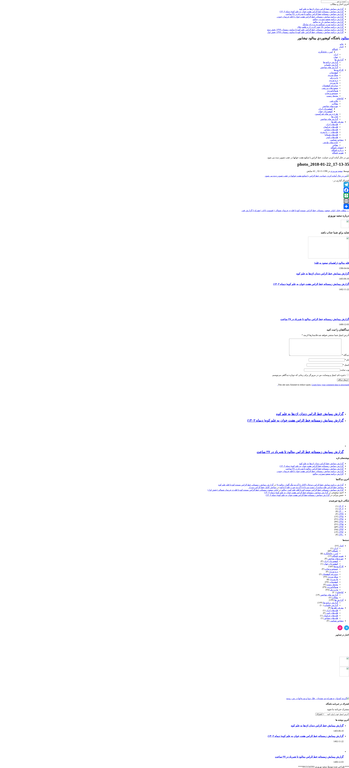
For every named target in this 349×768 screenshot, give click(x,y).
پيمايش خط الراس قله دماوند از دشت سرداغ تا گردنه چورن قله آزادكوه (312, 487)
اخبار (341, 47)
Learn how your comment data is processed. (313, 385)
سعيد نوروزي (336, 171)
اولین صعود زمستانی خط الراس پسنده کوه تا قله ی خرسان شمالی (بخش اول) (243, 490)
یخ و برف (334, 78)
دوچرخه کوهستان (330, 85)
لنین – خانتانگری (325, 52)
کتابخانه (340, 98)
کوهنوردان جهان (325, 111)
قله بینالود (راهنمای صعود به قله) (331, 262)
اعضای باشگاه (337, 147)
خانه (342, 44)
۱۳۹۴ (341, 527)
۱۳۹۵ (341, 524)
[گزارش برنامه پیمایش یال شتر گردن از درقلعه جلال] (344, 696)
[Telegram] (174, 184)
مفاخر (335, 145)
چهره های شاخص (330, 106)
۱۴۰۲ (341, 509)
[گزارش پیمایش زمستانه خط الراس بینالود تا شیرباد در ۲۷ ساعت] (344, 648)
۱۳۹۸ (341, 516)
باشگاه (335, 49)
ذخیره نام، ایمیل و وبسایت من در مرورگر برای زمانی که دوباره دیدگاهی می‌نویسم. (309, 375)
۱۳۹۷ (341, 519)
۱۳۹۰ (341, 534)
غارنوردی (334, 83)
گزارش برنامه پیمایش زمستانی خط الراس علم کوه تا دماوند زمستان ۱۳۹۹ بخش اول (305, 32)
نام (347, 360)
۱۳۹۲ (341, 532)
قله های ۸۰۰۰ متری (329, 132)
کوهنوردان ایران (325, 109)
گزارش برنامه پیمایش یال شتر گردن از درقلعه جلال (320, 27)
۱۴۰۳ (341, 506)
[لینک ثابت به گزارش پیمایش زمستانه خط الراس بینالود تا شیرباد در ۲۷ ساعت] (328, 314)
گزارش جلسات (331, 65)
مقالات (335, 103)
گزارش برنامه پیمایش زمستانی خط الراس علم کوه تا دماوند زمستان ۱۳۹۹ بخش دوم (305, 29)
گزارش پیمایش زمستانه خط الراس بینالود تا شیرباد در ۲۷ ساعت (315, 14)
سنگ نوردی (333, 75)
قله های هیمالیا (331, 135)
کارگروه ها (339, 70)
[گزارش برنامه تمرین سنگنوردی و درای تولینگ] (344, 686)
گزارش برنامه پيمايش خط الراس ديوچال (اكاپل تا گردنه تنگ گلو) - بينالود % (310, 485)
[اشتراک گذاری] (174, 206)
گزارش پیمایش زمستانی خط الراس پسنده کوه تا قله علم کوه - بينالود (312, 490)
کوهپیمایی (333, 72)
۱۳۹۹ (341, 514)
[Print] (174, 201)
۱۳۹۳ (341, 529)
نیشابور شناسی (337, 140)
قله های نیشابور (331, 129)
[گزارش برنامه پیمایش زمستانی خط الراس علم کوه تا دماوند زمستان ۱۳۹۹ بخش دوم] (317, 698)
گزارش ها (339, 59)
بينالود (345, 38)
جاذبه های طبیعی (330, 142)
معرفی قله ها (337, 122)
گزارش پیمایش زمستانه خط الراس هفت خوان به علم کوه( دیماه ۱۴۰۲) (312, 11)
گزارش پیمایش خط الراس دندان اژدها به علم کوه (321, 9)
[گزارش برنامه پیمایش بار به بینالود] (344, 676)
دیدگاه (345, 355)
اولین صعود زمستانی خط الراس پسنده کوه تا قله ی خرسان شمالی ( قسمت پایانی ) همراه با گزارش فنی (295, 210)
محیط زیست (332, 96)
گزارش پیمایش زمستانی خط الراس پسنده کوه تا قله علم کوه (245, 485)
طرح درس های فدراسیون (326, 114)
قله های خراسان (330, 127)
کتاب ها (334, 116)
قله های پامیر (332, 137)
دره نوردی (333, 80)
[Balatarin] (174, 195)
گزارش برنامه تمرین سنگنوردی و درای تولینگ (323, 24)
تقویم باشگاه (338, 153)
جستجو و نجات (331, 93)
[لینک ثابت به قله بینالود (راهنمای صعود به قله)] (328, 258)
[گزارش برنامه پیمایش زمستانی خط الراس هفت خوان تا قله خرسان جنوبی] (344, 655)
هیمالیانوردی (332, 91)
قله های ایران (332, 124)
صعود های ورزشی (330, 88)
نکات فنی (334, 101)
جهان (335, 57)
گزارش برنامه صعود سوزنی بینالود (328, 19)
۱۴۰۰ (341, 511)
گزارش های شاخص (329, 67)
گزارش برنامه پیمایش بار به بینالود (328, 22)
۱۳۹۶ (341, 522)
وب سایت (344, 370)
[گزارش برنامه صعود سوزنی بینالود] (344, 665)
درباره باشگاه (338, 150)
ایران (336, 54)
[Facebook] (174, 190)
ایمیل (346, 365)
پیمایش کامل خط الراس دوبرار (262, 487)
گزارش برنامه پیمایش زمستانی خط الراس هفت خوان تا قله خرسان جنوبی (310, 17)
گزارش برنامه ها (330, 62)
